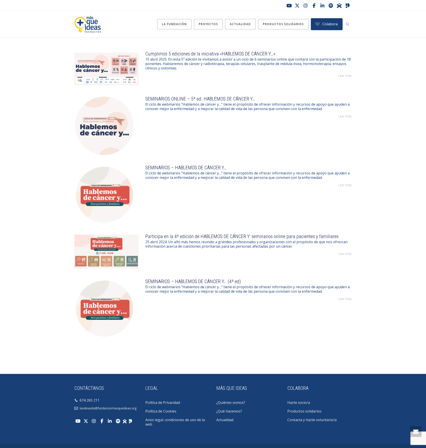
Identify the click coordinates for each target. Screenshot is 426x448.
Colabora (329, 24)
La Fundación (174, 24)
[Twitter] (297, 6)
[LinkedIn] (322, 6)
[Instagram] (306, 6)
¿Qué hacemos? (229, 411)
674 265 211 (88, 400)
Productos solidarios (283, 24)
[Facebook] (314, 6)
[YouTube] (289, 6)
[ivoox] (339, 6)
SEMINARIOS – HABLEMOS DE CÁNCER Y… (186, 167)
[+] (106, 69)
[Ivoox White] (124, 420)
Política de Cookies (160, 411)
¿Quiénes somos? (230, 402)
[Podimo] (348, 6)
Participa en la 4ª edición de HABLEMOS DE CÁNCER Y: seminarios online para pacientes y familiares (242, 236)
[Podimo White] (130, 420)
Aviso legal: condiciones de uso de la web (175, 422)
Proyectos (208, 24)
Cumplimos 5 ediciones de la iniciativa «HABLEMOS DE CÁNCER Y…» (210, 54)
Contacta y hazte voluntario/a (312, 419)
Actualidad (240, 24)
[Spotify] (331, 6)
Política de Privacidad (162, 402)
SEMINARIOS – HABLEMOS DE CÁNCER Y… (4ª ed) (193, 281)
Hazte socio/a (298, 402)
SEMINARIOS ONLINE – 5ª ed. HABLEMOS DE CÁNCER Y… (200, 99)
